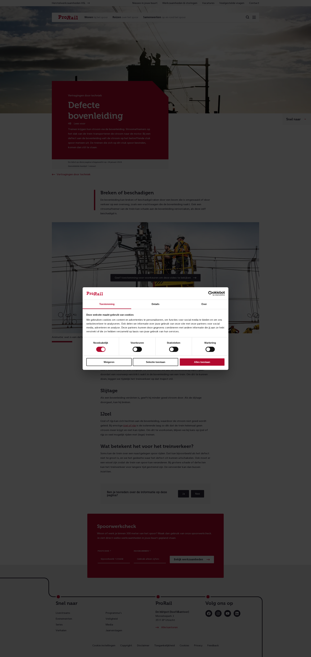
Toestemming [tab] (107, 304)
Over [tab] (204, 304)
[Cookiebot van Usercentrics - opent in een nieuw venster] (210, 293)
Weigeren (109, 362)
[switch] (137, 349)
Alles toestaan (202, 362)
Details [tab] (155, 304)
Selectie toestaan (155, 362)
